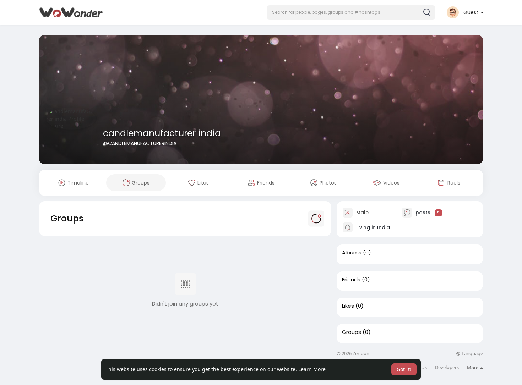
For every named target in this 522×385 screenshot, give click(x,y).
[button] (351, 12)
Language (472, 353)
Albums (351, 252)
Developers (447, 367)
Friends (351, 279)
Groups (351, 332)
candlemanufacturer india (162, 133)
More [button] (473, 367)
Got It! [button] (404, 369)
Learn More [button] (312, 369)
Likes (348, 306)
